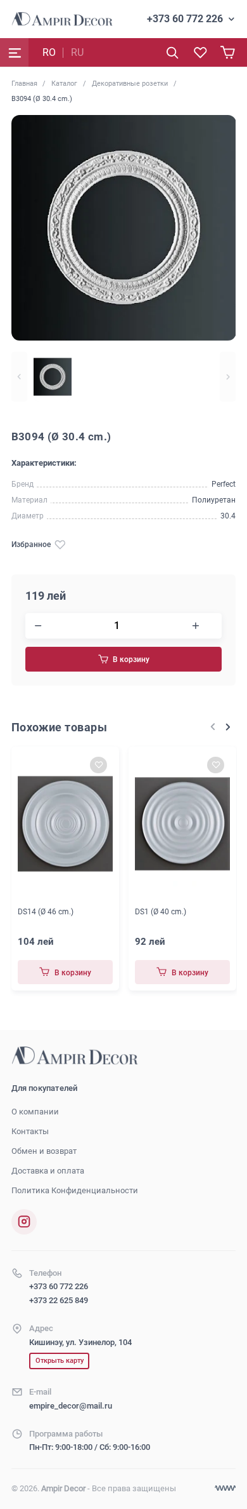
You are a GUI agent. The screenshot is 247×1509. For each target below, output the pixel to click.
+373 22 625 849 (58, 1300)
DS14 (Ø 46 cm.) (45, 911)
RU (77, 52)
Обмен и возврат (44, 1151)
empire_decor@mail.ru (70, 1406)
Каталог (64, 83)
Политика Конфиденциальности (74, 1190)
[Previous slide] (19, 377)
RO (49, 52)
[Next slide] (228, 377)
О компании (35, 1111)
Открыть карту (59, 1361)
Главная (24, 83)
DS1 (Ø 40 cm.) (160, 911)
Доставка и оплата (47, 1170)
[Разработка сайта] (225, 1488)
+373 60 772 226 (185, 19)
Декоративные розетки (130, 83)
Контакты (30, 1131)
